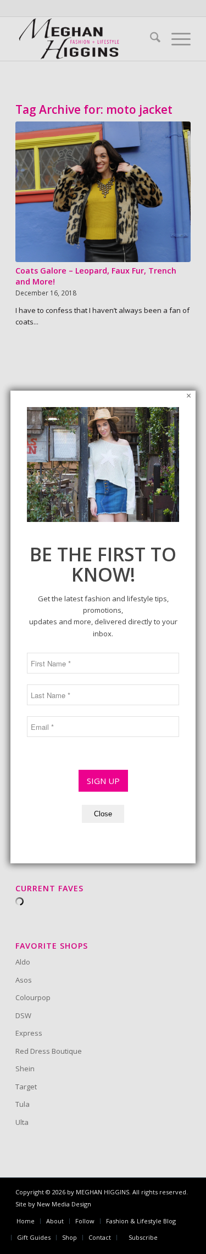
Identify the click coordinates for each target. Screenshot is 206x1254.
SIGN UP (103, 780)
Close (103, 814)
